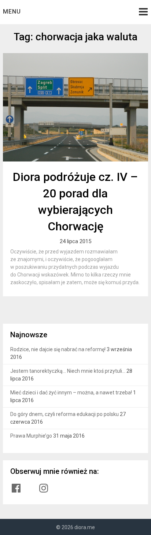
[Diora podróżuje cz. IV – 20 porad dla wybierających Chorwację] (75, 107)
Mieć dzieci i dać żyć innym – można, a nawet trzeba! (71, 392)
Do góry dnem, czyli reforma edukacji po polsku (64, 414)
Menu (12, 11)
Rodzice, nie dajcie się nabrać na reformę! (58, 349)
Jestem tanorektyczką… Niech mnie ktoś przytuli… (67, 371)
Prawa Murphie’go (31, 436)
